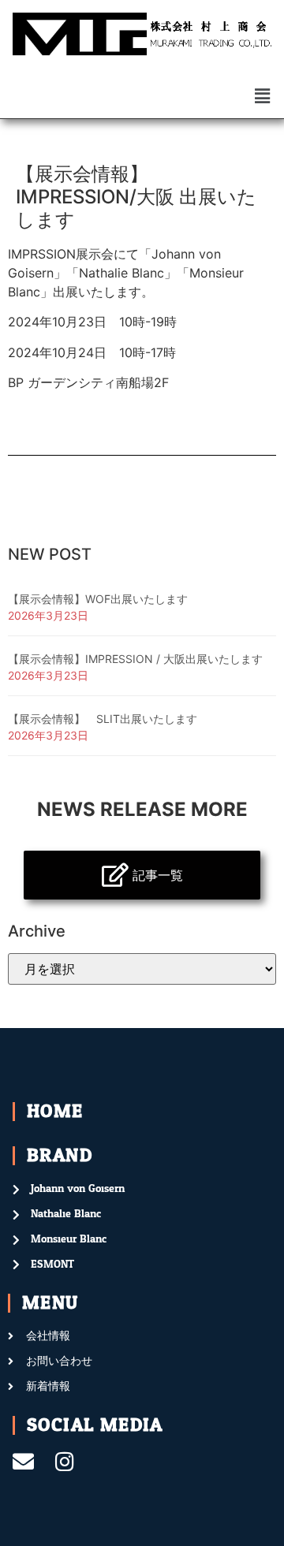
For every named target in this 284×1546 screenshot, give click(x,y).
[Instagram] (64, 1461)
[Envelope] (23, 1461)
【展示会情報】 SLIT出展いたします (102, 718)
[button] (262, 95)
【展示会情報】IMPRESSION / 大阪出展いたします (135, 658)
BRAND (59, 1155)
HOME (55, 1111)
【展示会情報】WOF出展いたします (98, 598)
